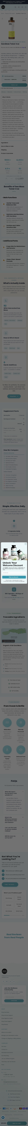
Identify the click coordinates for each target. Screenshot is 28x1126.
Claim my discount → (14, 577)
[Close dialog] (26, 544)
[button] (3, 1117)
